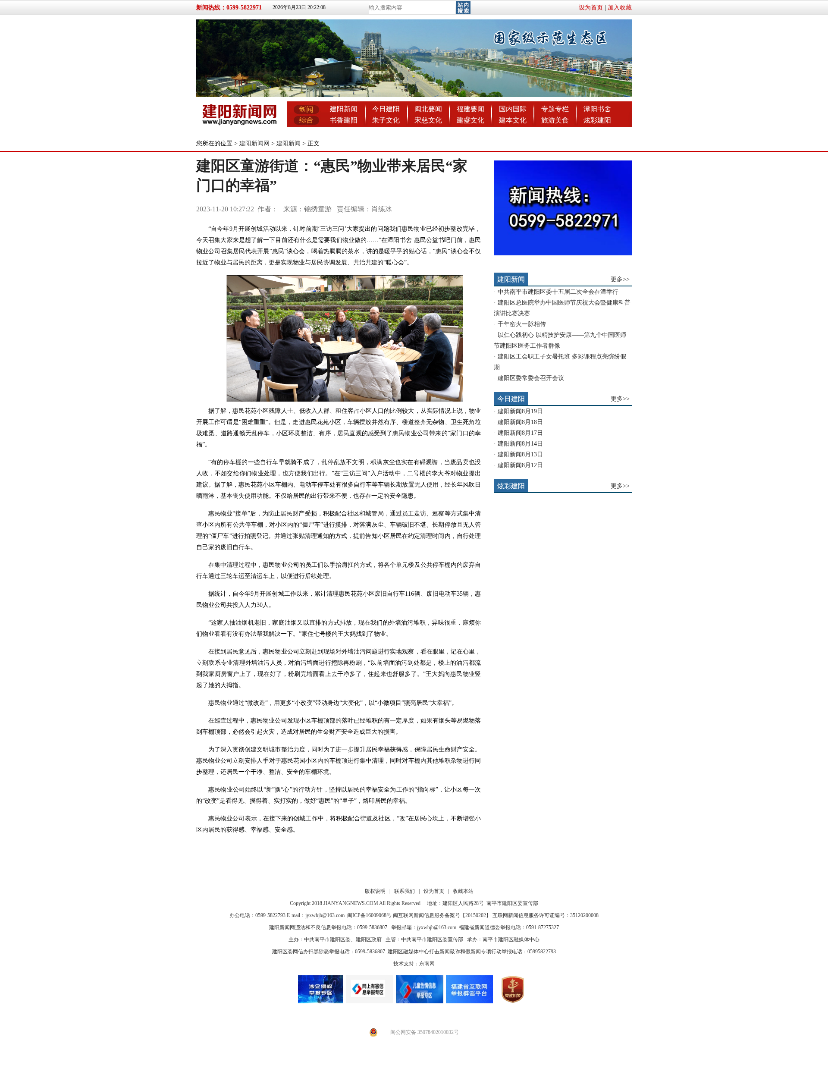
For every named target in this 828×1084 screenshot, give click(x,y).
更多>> (620, 279)
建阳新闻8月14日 (520, 443)
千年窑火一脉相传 (522, 324)
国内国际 (513, 109)
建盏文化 (470, 120)
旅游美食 (555, 120)
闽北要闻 (428, 109)
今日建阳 (386, 109)
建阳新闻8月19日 (520, 411)
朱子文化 (386, 120)
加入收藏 (620, 7)
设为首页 (591, 7)
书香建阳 (344, 120)
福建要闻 (470, 109)
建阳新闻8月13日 (520, 454)
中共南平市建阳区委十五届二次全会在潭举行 (558, 292)
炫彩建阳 (597, 120)
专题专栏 (555, 109)
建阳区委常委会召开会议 (531, 378)
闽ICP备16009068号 (369, 915)
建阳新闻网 (254, 143)
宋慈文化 (428, 120)
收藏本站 (463, 891)
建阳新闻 (344, 109)
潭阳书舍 (597, 109)
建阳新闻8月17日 (520, 433)
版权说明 (375, 891)
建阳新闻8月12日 (520, 465)
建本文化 (513, 120)
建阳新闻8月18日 (520, 422)
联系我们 (404, 891)
